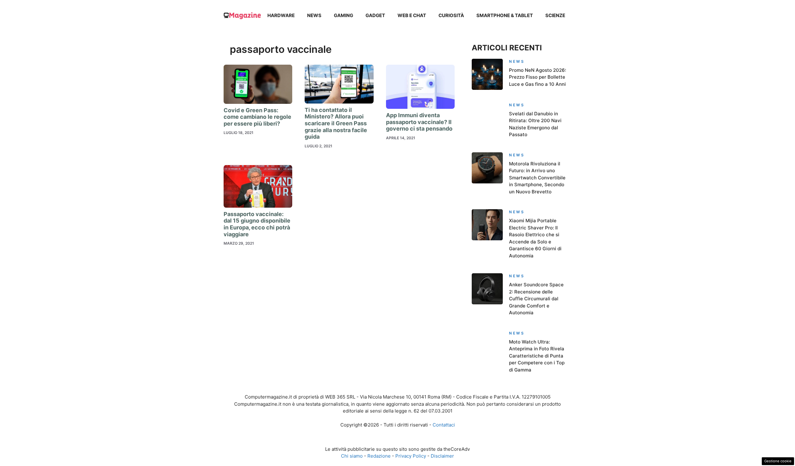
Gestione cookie (778, 461)
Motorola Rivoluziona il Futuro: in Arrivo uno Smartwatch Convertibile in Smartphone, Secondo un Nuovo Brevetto (537, 178)
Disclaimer (442, 456)
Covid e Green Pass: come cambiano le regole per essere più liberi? (257, 117)
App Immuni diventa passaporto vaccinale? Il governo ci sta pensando (419, 122)
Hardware (281, 15)
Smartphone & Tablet (504, 15)
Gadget (375, 15)
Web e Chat (412, 15)
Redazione (379, 456)
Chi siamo (352, 456)
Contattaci (444, 425)
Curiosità (451, 15)
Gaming (343, 15)
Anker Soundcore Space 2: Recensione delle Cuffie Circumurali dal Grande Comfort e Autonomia (536, 299)
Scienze (555, 15)
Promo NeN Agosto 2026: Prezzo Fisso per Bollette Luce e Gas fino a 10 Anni (537, 77)
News (314, 15)
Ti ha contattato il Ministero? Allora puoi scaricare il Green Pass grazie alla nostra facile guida (336, 123)
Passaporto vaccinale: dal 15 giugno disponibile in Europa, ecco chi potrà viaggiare (257, 224)
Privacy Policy (410, 456)
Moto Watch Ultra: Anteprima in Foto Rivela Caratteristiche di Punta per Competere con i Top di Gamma (537, 356)
